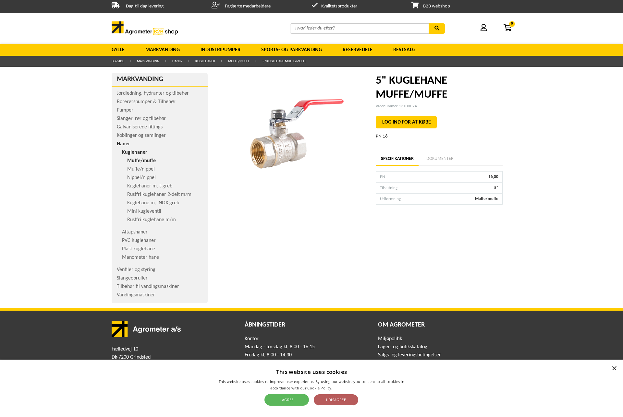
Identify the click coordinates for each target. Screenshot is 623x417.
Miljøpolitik (390, 338)
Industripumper (220, 50)
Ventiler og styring (136, 269)
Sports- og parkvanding (291, 50)
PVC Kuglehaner (139, 240)
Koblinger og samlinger (141, 135)
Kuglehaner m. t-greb (149, 186)
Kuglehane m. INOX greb (153, 203)
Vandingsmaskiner (136, 295)
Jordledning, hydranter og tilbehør (153, 93)
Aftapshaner (135, 232)
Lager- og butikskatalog (402, 347)
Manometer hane (140, 257)
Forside (118, 61)
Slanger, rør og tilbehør (141, 118)
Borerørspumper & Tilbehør (146, 101)
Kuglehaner (205, 61)
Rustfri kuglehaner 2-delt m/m (159, 194)
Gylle (118, 50)
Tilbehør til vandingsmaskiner (148, 286)
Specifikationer (397, 158)
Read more (343, 388)
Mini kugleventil (144, 211)
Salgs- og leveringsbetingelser (409, 355)
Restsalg (404, 50)
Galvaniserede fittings (140, 127)
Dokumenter (440, 158)
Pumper (125, 110)
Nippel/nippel (141, 177)
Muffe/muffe (239, 61)
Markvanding (162, 50)
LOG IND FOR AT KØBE (406, 122)
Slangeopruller (132, 278)
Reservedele (358, 50)
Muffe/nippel (141, 169)
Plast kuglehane (138, 249)
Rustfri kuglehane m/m (151, 219)
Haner (177, 61)
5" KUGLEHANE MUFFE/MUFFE (284, 61)
